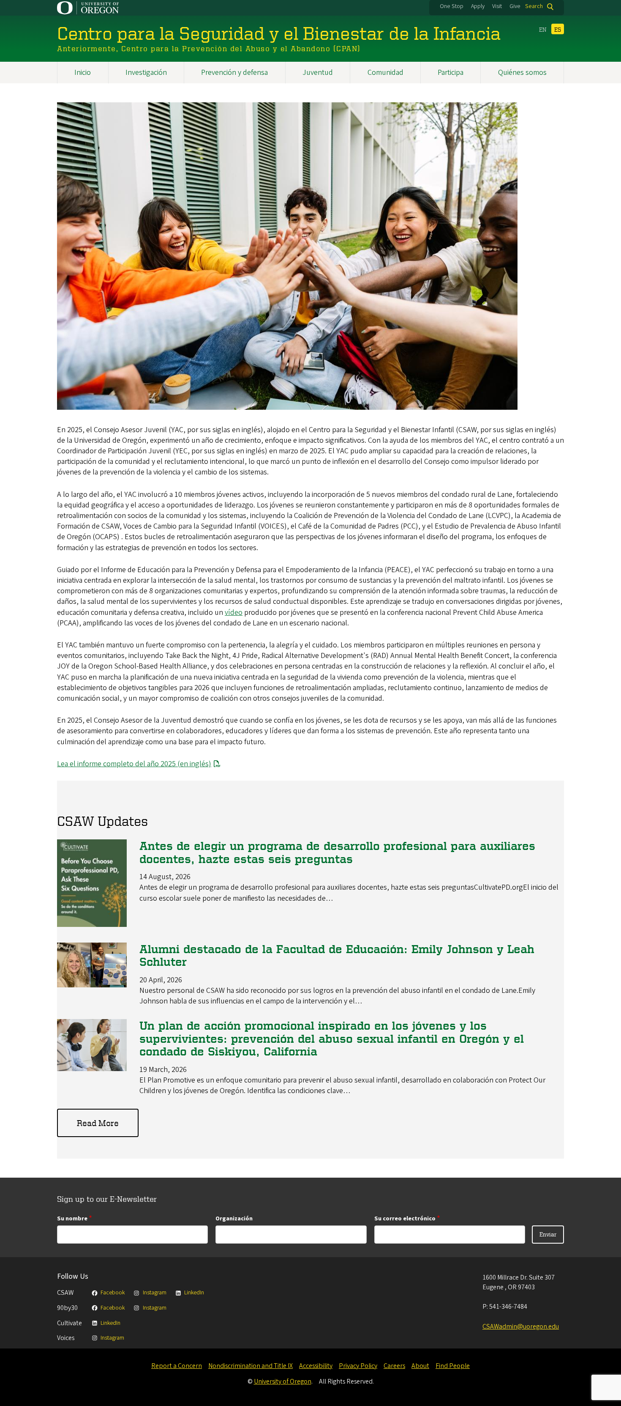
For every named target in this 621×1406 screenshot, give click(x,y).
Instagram (154, 1292)
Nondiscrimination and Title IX (250, 1365)
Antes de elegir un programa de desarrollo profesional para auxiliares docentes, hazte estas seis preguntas (337, 852)
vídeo (233, 612)
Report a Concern (176, 1365)
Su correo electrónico (405, 1218)
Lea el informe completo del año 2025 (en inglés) (134, 764)
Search (534, 7)
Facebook (113, 1292)
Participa (450, 72)
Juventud (317, 72)
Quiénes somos (522, 72)
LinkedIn (194, 1292)
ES (557, 29)
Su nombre (72, 1218)
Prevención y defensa (234, 72)
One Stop (451, 6)
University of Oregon (282, 1381)
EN (543, 29)
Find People (453, 1365)
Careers (394, 1365)
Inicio (82, 72)
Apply (478, 6)
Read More (98, 1123)
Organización (234, 1218)
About (420, 1365)
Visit (497, 6)
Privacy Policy (358, 1365)
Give (514, 6)
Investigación (146, 72)
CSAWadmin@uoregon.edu (520, 1326)
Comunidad (385, 72)
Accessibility (315, 1365)
